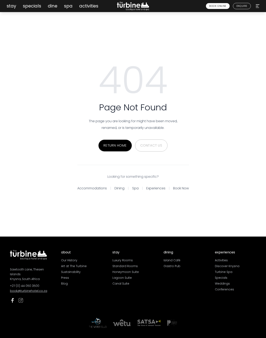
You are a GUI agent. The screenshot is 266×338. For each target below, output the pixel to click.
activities (88, 6)
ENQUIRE (241, 6)
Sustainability (71, 272)
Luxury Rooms (122, 260)
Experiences (155, 188)
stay (11, 6)
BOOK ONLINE (217, 6)
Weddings (222, 283)
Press (65, 278)
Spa (135, 188)
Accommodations (92, 188)
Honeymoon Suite (125, 272)
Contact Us (151, 145)
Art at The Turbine (74, 266)
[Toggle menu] (257, 6)
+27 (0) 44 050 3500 (24, 286)
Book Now (181, 188)
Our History (69, 260)
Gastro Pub (172, 266)
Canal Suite (120, 283)
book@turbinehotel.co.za (28, 291)
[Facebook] (12, 300)
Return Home (115, 145)
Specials (221, 278)
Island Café (172, 260)
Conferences (224, 289)
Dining (119, 188)
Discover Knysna (227, 266)
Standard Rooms (125, 266)
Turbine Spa (223, 272)
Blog (64, 283)
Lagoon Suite (122, 278)
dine (52, 6)
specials (32, 6)
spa (68, 6)
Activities (221, 260)
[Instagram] (20, 300)
